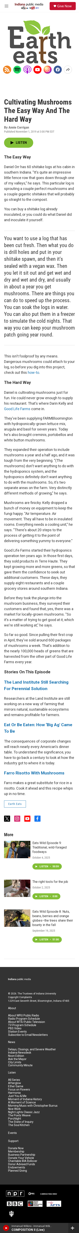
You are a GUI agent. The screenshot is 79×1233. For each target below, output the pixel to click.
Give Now (64, 6)
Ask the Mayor (17, 1059)
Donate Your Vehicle (21, 1158)
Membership (16, 1151)
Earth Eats (15, 804)
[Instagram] (48, 70)
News (11, 1042)
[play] (6, 1228)
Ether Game (15, 1086)
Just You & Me (17, 1096)
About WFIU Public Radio (23, 1015)
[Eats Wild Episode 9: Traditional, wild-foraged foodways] (17, 849)
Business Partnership (21, 1154)
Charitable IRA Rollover (22, 1161)
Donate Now (16, 1148)
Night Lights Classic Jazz (24, 1112)
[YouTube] (37, 70)
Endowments (16, 1167)
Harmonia (14, 1092)
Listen (12, 1072)
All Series (14, 1079)
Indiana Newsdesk (19, 1052)
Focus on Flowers (19, 1089)
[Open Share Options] (68, 70)
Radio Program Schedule (24, 1018)
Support (13, 1141)
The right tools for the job (50, 882)
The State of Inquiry (20, 1121)
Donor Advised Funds (21, 1164)
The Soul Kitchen (19, 1125)
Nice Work (14, 1108)
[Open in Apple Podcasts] (27, 70)
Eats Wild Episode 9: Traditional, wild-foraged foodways (49, 847)
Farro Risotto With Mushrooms (34, 772)
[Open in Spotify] (17, 70)
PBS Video (14, 1028)
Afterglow (14, 1083)
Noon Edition (16, 1055)
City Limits (14, 1062)
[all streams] (73, 1228)
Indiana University (46, 993)
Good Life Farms (17, 409)
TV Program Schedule (22, 1025)
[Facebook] (58, 70)
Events (12, 1133)
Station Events (17, 1031)
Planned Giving (17, 1170)
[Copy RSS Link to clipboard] (7, 70)
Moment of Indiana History (25, 1099)
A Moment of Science (22, 1102)
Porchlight (14, 1118)
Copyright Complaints (20, 997)
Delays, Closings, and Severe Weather (32, 1049)
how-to (33, 372)
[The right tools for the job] (17, 888)
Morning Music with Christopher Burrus (33, 1105)
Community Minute (20, 1065)
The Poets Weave (19, 1115)
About (12, 1008)
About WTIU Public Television (26, 1021)
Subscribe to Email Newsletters (28, 1034)
